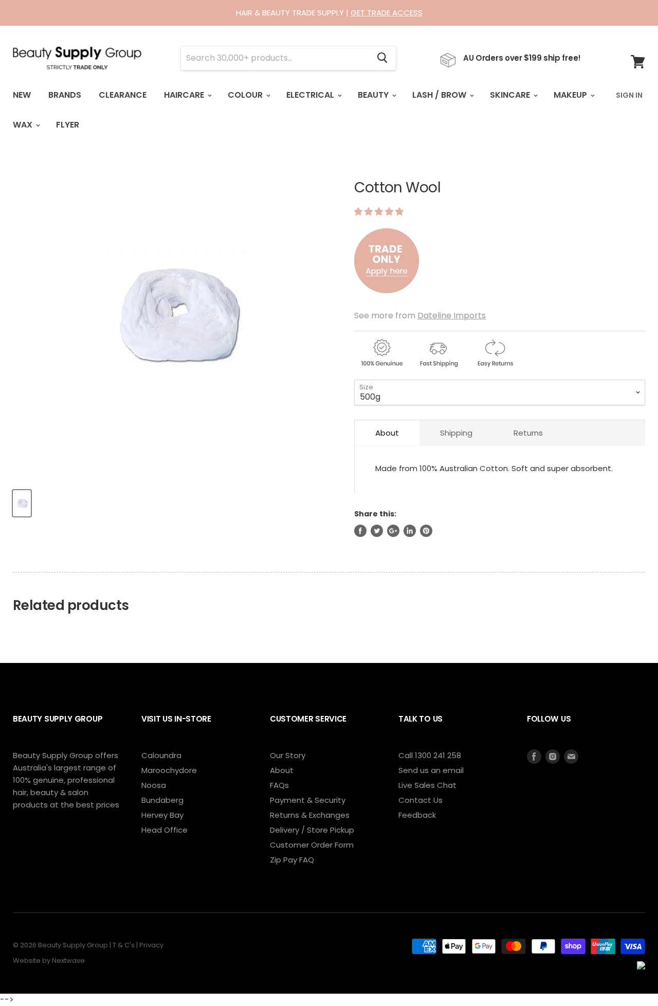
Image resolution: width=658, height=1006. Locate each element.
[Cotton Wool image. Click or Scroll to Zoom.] (175, 317)
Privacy (151, 945)
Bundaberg (162, 800)
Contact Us (420, 800)
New (22, 95)
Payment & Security (307, 800)
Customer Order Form (312, 844)
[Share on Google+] (393, 531)
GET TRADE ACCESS (387, 12)
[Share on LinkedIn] (410, 531)
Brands (64, 95)
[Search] (382, 58)
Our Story (287, 755)
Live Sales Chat (427, 785)
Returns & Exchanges (310, 815)
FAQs (279, 785)
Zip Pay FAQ (292, 859)
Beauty (374, 95)
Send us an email (431, 770)
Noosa (153, 785)
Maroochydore (169, 770)
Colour (246, 95)
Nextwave (68, 960)
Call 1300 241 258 (429, 755)
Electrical (311, 95)
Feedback (417, 815)
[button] (380, 212)
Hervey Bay (162, 815)
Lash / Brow (440, 95)
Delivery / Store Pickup (312, 829)
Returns (528, 432)
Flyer (67, 125)
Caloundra (161, 755)
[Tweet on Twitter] (377, 531)
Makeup (571, 95)
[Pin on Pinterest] (426, 531)
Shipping (456, 432)
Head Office (164, 829)
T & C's (124, 945)
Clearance (123, 95)
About (387, 432)
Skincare (511, 95)
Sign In (629, 95)
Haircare (185, 95)
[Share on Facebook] (360, 531)
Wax (23, 125)
